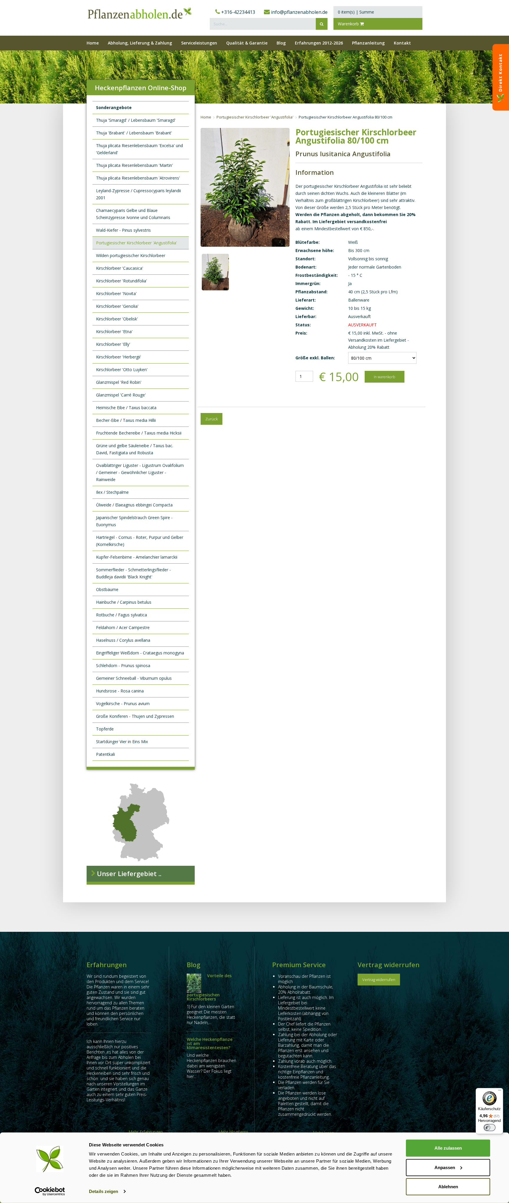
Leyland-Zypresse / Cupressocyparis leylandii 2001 (138, 194)
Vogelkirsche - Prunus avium (123, 703)
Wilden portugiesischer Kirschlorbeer (130, 255)
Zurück (211, 419)
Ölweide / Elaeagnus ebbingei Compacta (134, 505)
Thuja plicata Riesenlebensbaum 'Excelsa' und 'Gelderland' (139, 149)
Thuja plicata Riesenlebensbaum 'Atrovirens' (138, 178)
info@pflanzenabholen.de (299, 12)
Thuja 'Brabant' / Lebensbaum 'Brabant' (134, 133)
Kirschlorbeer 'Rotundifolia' (121, 281)
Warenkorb (349, 24)
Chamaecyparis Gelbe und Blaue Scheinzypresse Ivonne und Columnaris (133, 214)
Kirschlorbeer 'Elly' (113, 344)
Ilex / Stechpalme (112, 492)
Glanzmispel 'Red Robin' (118, 382)
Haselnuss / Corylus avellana (123, 640)
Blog (193, 964)
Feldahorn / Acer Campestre (123, 627)
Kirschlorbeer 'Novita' (116, 293)
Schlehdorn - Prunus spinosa (123, 665)
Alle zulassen (448, 1148)
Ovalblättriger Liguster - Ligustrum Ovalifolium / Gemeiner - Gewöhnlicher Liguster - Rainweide (140, 472)
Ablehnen (448, 1186)
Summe (366, 12)
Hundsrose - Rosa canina (120, 691)
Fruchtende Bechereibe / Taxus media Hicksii (138, 433)
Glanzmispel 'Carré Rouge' (121, 395)
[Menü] (499, 1091)
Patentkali (105, 754)
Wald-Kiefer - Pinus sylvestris (123, 230)
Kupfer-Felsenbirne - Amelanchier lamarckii (136, 557)
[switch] (489, 1127)
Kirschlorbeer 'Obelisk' (117, 319)
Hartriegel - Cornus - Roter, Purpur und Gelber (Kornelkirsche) (139, 540)
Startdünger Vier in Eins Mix (122, 741)
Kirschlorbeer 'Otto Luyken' (122, 369)
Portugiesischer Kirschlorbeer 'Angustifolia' (136, 243)
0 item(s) (346, 12)
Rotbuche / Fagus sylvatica (121, 615)
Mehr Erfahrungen (145, 1132)
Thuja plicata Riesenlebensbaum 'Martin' (134, 165)
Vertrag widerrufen (388, 964)
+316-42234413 (237, 12)
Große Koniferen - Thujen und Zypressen (135, 716)
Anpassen (444, 1167)
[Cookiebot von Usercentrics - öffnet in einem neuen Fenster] (50, 1191)
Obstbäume (107, 589)
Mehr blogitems (233, 1132)
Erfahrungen (107, 964)
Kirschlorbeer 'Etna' (114, 331)
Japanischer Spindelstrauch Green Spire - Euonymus (134, 521)
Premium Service (299, 964)
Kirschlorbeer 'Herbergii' (118, 357)
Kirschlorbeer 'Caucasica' (119, 268)
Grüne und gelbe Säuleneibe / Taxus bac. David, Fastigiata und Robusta (134, 449)
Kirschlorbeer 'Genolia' (117, 306)
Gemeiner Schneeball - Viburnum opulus (134, 678)
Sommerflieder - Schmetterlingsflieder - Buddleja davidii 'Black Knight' (133, 573)
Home (206, 117)
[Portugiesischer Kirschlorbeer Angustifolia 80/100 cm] (215, 272)
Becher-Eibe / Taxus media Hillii (126, 420)
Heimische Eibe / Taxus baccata (126, 407)
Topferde (105, 729)
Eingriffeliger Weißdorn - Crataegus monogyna (140, 653)
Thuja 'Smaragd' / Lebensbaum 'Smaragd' (136, 120)
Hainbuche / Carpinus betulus (123, 602)
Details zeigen (103, 1191)
